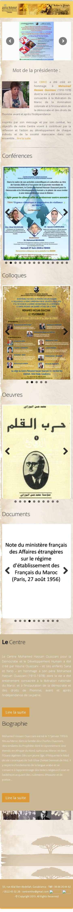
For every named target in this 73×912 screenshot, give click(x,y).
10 (48, 263)
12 (57, 263)
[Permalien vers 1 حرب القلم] (36, 452)
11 (53, 263)
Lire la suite (15, 712)
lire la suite (24, 138)
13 (62, 263)
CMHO (43, 82)
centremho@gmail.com (35, 891)
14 (67, 263)
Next (64, 213)
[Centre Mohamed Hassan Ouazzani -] (36, 9)
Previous (9, 213)
